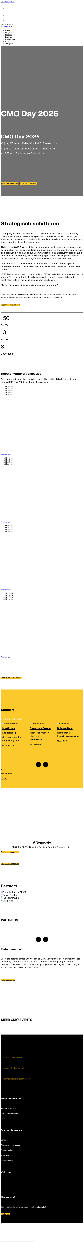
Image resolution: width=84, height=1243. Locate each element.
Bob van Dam (65, 728)
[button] (7, 24)
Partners (9, 13)
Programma (10, 8)
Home (8, 6)
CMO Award (10, 15)
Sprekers (9, 10)
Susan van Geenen (40, 728)
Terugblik (9, 20)
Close (4, 778)
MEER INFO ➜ (8, 745)
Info (7, 18)
